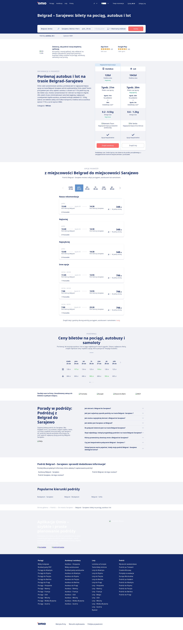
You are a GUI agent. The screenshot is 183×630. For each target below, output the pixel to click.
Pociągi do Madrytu (45, 570)
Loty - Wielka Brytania (100, 604)
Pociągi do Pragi (44, 582)
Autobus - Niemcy (71, 588)
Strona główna (42, 507)
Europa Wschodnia (126, 576)
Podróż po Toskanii (126, 567)
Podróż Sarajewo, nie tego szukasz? (51, 475)
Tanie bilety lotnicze (99, 567)
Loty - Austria (97, 607)
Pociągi (51, 3)
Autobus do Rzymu (72, 576)
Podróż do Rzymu (125, 585)
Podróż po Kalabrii (126, 579)
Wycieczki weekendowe (128, 564)
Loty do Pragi (97, 582)
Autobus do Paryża (72, 579)
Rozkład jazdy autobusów (74, 570)
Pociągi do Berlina (44, 579)
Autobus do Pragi (71, 585)
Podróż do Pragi (125, 595)
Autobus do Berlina (72, 582)
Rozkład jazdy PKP (44, 567)
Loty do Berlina (97, 579)
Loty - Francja (97, 592)
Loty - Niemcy (97, 588)
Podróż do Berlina (125, 592)
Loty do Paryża (97, 576)
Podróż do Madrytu (126, 582)
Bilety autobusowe (72, 567)
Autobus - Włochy (71, 598)
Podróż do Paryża (125, 588)
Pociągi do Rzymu (44, 573)
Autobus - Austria (71, 604)
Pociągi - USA (43, 595)
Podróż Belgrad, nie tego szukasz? (104, 472)
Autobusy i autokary (73, 560)
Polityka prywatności (95, 624)
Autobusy (59, 3)
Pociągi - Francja (44, 592)
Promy (71, 3)
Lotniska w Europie (99, 564)
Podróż (53, 507)
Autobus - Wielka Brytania (74, 601)
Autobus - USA (70, 595)
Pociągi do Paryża (44, 576)
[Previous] (62, 362)
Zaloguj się (142, 3)
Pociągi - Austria (44, 604)
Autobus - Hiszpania (72, 564)
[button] (87, 28)
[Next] (120, 188)
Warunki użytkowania (77, 624)
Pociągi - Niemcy (44, 588)
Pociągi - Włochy (44, 598)
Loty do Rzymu (97, 573)
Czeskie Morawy (125, 570)
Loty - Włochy (97, 601)
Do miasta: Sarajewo (65, 507)
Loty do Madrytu (98, 570)
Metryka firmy (61, 624)
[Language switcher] (105, 3)
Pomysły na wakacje (126, 573)
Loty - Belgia (96, 595)
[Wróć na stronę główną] (43, 3)
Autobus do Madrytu (72, 573)
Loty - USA (96, 598)
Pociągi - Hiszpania (45, 585)
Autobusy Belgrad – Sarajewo (48, 472)
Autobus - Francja (71, 592)
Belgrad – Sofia (97, 497)
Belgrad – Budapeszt (71, 497)
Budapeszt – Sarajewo (45, 497)
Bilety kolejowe (43, 564)
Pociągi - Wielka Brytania (47, 601)
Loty (66, 3)
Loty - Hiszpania (98, 585)
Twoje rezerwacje (118, 3)
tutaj (118, 320)
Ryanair (95, 610)
